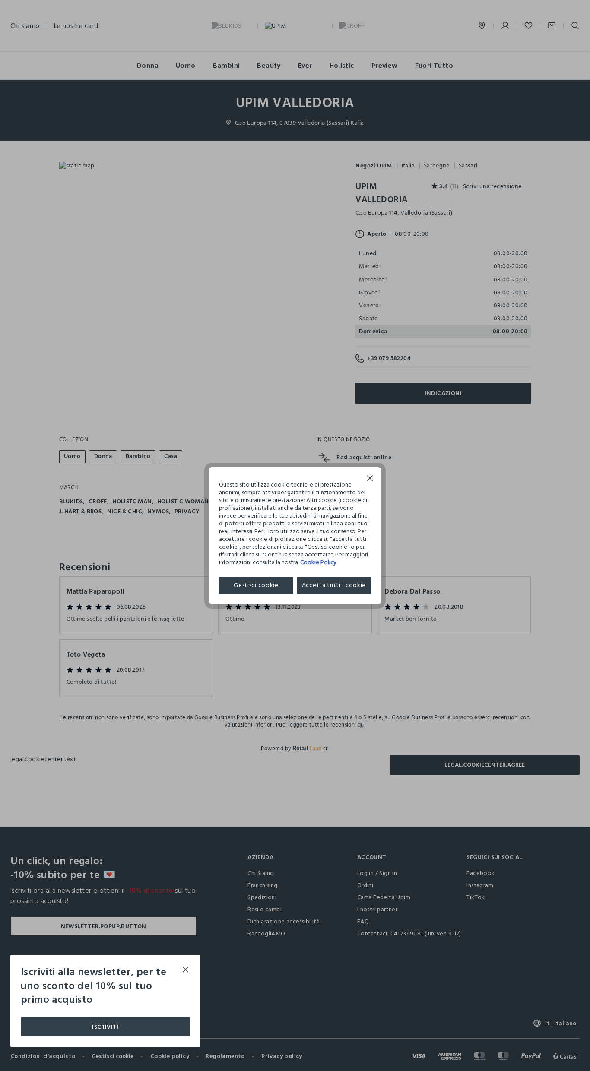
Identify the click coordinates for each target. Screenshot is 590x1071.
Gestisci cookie (256, 585)
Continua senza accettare (370, 479)
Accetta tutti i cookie (334, 585)
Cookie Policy (318, 562)
